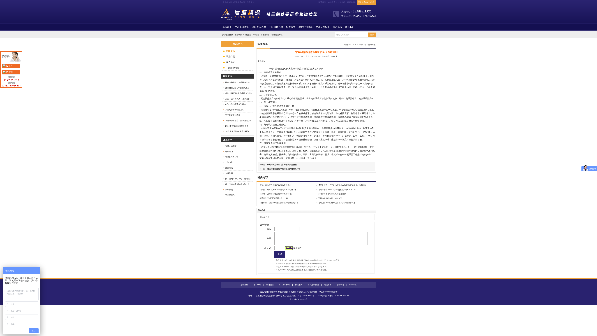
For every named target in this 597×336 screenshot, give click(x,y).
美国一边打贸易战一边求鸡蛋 (237, 99)
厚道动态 (340, 285)
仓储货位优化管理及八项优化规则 (332, 194)
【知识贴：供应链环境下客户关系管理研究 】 (337, 203)
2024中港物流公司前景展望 (236, 126)
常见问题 (230, 56)
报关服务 (290, 27)
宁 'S (10, 72)
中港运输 (255, 35)
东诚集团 (229, 173)
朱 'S (10, 66)
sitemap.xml (304, 292)
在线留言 (332, 2)
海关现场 (229, 168)
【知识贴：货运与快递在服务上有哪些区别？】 (279, 203)
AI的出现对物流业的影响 (235, 104)
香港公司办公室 (231, 157)
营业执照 (229, 190)
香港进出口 (265, 35)
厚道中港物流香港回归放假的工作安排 (275, 185)
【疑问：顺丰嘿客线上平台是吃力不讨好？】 (278, 190)
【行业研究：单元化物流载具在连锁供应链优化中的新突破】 (343, 185)
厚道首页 (244, 285)
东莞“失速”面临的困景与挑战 (237, 131)
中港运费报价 (323, 27)
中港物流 (238, 35)
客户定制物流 (305, 27)
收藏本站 (341, 2)
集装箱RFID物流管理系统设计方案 (273, 198)
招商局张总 (230, 195)
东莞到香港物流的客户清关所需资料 (282, 164)
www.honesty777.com (312, 296)
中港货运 (247, 35)
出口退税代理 (276, 27)
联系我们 (322, 2)
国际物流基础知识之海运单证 (330, 198)
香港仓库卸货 (230, 146)
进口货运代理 (259, 27)
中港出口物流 (242, 27)
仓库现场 (229, 151)
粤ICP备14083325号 (298, 299)
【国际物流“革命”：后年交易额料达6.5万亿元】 (337, 190)
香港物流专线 (276, 35)
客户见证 (230, 62)
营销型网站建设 (331, 292)
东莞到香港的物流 (232, 115)
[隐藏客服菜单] (11, 57)
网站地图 (351, 2)
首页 (227, 27)
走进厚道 (337, 27)
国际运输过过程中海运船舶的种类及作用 (284, 169)
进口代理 (257, 285)
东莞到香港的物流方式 (234, 110)
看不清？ (297, 248)
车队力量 (229, 162)
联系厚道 (353, 285)
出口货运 (270, 285)
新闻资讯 (371, 45)
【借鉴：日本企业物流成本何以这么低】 (276, 194)
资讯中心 (362, 45)
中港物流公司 (279, 68)
